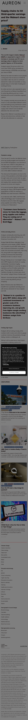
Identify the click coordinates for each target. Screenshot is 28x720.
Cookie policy (6, 364)
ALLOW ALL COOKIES (14, 372)
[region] (14, 360)
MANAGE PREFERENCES (14, 368)
